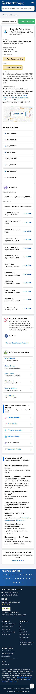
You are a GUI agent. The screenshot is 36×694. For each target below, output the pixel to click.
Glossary (22, 629)
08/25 (3, 615)
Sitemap (4, 661)
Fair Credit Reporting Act (24, 677)
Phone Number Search (8, 651)
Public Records (6, 634)
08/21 (20, 615)
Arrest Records (6, 656)
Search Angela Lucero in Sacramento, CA (18, 8)
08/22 (15, 615)
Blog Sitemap (5, 664)
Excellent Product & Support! (11, 602)
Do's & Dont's (23, 632)
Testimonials (23, 640)
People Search (5, 14)
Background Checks (7, 626)
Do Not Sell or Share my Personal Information (27, 643)
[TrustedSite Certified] (6, 609)
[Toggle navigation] (32, 3)
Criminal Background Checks (10, 659)
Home (4, 688)
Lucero (15, 14)
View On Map (18, 114)
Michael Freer (20, 520)
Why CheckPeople (25, 637)
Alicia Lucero (19, 100)
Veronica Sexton (23, 97)
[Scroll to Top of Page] (32, 685)
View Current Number (14, 59)
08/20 (24, 615)
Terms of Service (19, 688)
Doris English (26, 518)
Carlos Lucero (7, 100)
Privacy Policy (13, 681)
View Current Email (13, 67)
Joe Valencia (13, 97)
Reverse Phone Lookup (8, 632)
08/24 (7, 615)
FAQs (21, 626)
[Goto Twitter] (6, 599)
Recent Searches (10, 612)
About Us (10, 688)
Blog (21, 624)
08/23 (11, 615)
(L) (11, 14)
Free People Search (7, 653)
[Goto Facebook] (3, 599)
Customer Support (25, 634)
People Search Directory (9, 624)
